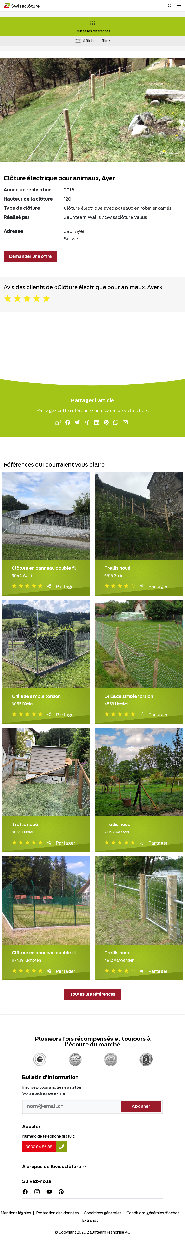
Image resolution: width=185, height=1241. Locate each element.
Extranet (90, 1220)
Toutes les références (92, 31)
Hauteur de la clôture (28, 199)
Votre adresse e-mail (45, 1094)
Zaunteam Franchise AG (108, 1232)
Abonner (141, 1106)
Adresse (13, 231)
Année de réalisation (28, 190)
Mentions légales (16, 1213)
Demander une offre (30, 257)
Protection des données (57, 1213)
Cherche (169, 5)
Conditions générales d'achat (152, 1213)
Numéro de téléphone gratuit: (48, 1136)
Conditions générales (102, 1213)
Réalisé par (17, 217)
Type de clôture (22, 208)
